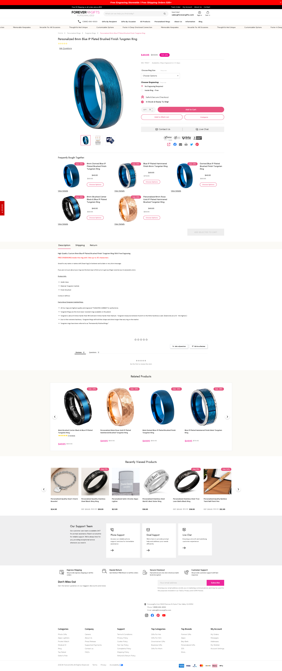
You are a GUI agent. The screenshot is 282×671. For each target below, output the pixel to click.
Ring (60, 649)
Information (190, 22)
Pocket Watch (63, 642)
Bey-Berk (184, 642)
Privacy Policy (122, 638)
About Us (198, 7)
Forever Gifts (186, 634)
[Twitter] (191, 144)
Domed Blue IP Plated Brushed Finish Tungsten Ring (211, 166)
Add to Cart (191, 109)
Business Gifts (156, 645)
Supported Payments (93, 645)
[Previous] (55, 417)
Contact (207, 7)
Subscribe (215, 583)
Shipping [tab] (80, 245)
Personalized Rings (162, 22)
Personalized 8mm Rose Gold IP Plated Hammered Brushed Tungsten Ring (155, 199)
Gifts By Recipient (109, 22)
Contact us (89, 649)
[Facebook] (175, 144)
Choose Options (95, 184)
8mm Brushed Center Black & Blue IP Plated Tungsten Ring (97, 199)
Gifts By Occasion (128, 22)
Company (89, 629)
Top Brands (186, 629)
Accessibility (114, 665)
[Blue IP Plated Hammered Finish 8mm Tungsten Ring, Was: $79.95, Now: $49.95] (162, 407)
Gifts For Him (156, 638)
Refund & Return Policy (126, 656)
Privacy (103, 665)
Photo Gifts (62, 634)
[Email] (180, 144)
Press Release (90, 642)
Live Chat (204, 129)
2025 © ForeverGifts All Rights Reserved (73, 665)
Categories (63, 629)
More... (183, 652)
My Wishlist (215, 645)
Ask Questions (65, 48)
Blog (200, 22)
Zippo (183, 638)
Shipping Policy (123, 652)
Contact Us (164, 129)
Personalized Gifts (188, 645)
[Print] (186, 144)
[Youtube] (164, 615)
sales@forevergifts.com (161, 610)
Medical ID (62, 645)
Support (121, 629)
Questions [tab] (92, 352)
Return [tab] (93, 245)
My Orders (215, 634)
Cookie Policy (122, 642)
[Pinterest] (197, 144)
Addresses (215, 642)
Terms (94, 665)
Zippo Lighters (63, 638)
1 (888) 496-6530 (159, 607)
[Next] (227, 417)
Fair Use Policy (123, 645)
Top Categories (158, 629)
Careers (88, 634)
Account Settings (217, 649)
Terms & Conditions (124, 634)
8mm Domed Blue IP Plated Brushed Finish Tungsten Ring (96, 166)
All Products (145, 22)
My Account (187, 7)
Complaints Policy (124, 649)
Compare (204, 117)
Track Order (176, 7)
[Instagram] (146, 615)
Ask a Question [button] (180, 346)
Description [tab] (64, 245)
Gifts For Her (156, 634)
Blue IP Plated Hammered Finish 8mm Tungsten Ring (155, 165)
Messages (215, 638)
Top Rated (62, 652)
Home (60, 33)
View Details (63, 191)
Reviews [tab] (79, 352)
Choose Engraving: (153, 82)
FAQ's (87, 652)
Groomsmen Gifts (158, 642)
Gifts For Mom (156, 649)
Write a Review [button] (199, 346)
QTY (144, 109)
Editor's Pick (62, 656)
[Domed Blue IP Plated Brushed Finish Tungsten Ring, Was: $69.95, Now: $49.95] (204, 407)
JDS (182, 649)
